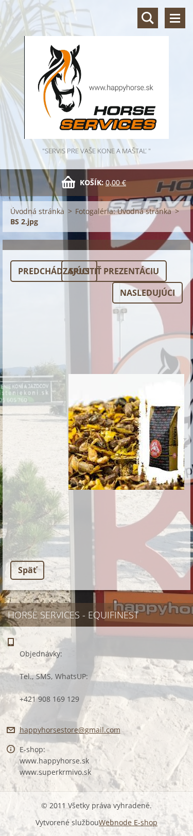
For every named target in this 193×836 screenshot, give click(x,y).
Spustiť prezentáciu (114, 271)
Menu (175, 18)
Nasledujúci (147, 292)
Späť (27, 570)
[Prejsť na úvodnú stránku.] (96, 72)
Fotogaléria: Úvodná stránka (123, 211)
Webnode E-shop (128, 822)
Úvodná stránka (37, 211)
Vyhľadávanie (147, 18)
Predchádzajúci (54, 271)
